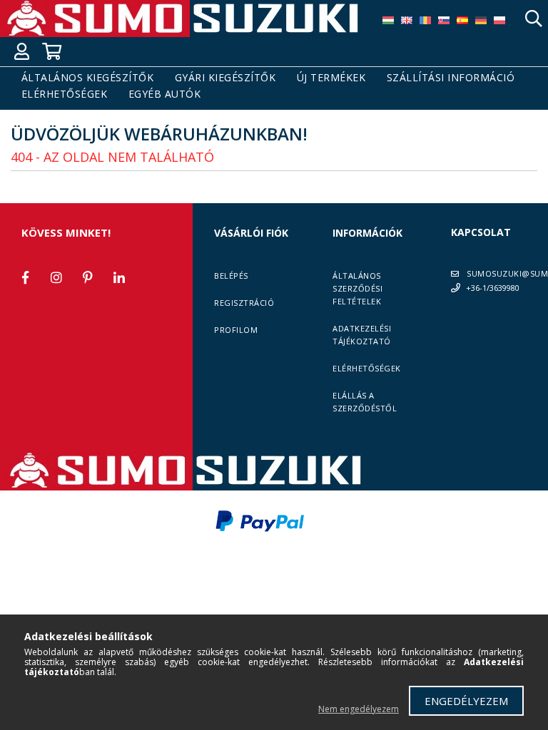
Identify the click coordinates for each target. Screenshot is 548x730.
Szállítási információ (451, 78)
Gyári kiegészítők (225, 78)
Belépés (231, 275)
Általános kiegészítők (87, 78)
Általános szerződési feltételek (357, 288)
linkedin (119, 277)
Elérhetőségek (64, 94)
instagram (56, 277)
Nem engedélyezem (358, 709)
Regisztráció (244, 302)
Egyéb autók (164, 94)
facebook (25, 277)
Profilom (236, 329)
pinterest (87, 277)
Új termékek (331, 78)
